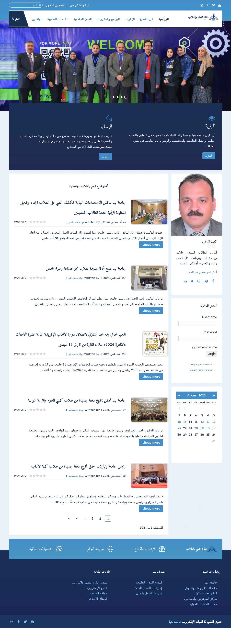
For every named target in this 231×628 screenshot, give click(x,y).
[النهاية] (69, 519)
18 (208, 428)
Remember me (206, 347)
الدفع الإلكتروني (97, 588)
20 (196, 428)
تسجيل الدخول (54, 5)
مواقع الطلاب (98, 593)
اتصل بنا (16, 18)
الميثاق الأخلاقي (97, 599)
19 (202, 428)
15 (185, 422)
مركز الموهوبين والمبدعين (200, 599)
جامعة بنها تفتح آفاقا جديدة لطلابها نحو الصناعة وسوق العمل (86, 268)
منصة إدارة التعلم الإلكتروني (89, 582)
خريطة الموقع (95, 549)
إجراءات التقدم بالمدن (148, 588)
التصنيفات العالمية (40, 549)
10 (214, 422)
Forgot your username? (201, 370)
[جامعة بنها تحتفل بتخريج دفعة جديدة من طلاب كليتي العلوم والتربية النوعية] (149, 410)
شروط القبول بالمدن (149, 593)
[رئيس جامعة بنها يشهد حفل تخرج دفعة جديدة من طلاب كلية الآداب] (149, 475)
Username (209, 317)
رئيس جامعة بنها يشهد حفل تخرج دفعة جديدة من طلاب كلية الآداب (78, 466)
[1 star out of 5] (44, 222)
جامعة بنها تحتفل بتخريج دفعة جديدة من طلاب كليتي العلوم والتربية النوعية (77, 400)
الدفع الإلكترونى (79, 5)
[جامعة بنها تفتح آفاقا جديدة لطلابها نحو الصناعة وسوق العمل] (149, 278)
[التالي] (77, 519)
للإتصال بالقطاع (144, 549)
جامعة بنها (211, 582)
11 (208, 422)
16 (179, 422)
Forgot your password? (201, 364)
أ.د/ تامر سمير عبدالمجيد (201, 272)
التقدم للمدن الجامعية (148, 582)
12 (202, 422)
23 (179, 428)
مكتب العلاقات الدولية (203, 604)
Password (210, 332)
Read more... (151, 245)
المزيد (209, 156)
